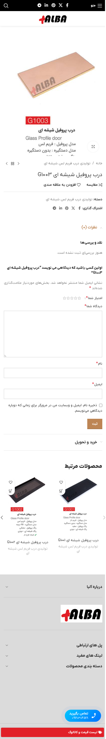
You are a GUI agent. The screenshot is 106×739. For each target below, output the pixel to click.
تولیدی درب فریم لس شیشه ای (67, 163)
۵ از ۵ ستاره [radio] (64, 298)
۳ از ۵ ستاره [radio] (72, 298)
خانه (99, 163)
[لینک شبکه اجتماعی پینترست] (53, 5)
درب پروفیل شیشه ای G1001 (78, 540)
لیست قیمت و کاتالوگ (82, 732)
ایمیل (97, 384)
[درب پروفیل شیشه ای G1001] (78, 505)
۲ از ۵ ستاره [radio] (75, 298)
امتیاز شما (94, 298)
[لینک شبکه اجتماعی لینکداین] (46, 5)
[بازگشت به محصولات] (13, 164)
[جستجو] (6, 6)
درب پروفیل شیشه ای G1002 (27, 542)
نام (99, 363)
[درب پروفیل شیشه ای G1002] (28, 506)
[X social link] (60, 5)
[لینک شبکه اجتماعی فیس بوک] (67, 5)
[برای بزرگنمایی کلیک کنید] (93, 146)
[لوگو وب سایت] (52, 18)
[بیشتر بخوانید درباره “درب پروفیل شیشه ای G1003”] (61, 491)
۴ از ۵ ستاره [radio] (68, 298)
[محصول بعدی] (7, 164)
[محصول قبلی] (18, 164)
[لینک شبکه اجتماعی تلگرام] (39, 5)
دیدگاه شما (93, 306)
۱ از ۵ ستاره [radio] (79, 298)
